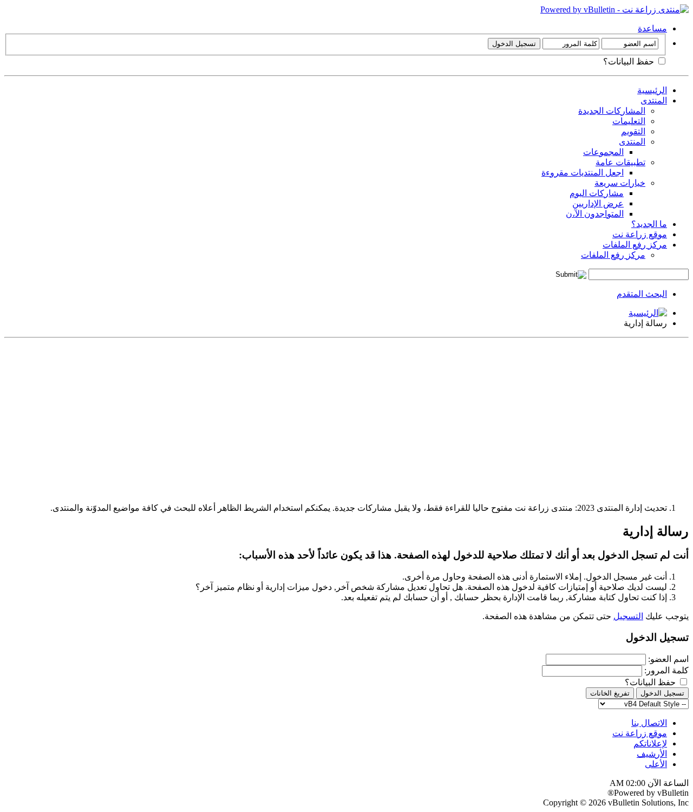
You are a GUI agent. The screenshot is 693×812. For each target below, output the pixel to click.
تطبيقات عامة (620, 162)
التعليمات (628, 121)
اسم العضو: (668, 659)
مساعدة (652, 28)
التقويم (633, 131)
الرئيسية (652, 90)
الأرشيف (652, 753)
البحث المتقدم (642, 293)
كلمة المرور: (666, 670)
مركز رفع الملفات (635, 244)
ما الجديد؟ (649, 224)
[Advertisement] (364, 418)
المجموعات (603, 152)
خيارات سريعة (619, 182)
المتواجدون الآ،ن (595, 213)
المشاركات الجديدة (611, 110)
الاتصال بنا (649, 722)
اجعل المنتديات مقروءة (582, 172)
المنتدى (653, 100)
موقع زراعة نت (639, 234)
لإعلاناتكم (650, 743)
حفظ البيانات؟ (629, 61)
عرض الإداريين (598, 203)
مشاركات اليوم (597, 193)
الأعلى (656, 764)
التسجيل (628, 616)
